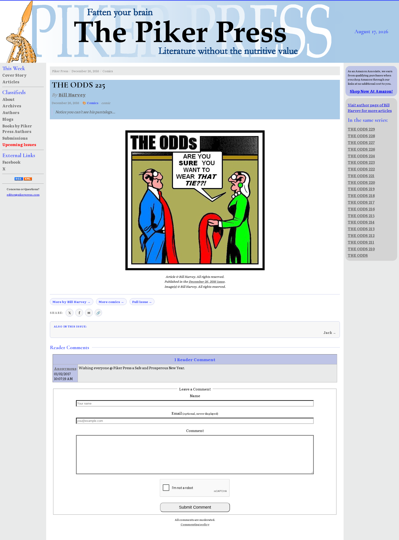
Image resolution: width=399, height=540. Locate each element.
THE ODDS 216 (361, 209)
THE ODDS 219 (361, 189)
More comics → (111, 301)
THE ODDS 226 (361, 149)
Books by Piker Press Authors (17, 128)
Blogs (7, 119)
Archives (11, 105)
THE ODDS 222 (361, 169)
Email (195, 413)
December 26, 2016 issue (206, 281)
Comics (108, 71)
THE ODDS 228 (361, 135)
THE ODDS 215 (361, 215)
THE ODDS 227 (361, 142)
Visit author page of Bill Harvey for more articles (370, 107)
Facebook (11, 162)
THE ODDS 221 (361, 175)
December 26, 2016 (85, 71)
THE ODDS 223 (361, 162)
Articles (10, 81)
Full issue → (142, 301)
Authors (10, 112)
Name (195, 395)
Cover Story (14, 75)
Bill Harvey (72, 94)
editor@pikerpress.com (23, 194)
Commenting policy (195, 524)
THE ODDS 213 (361, 228)
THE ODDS (358, 255)
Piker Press (60, 71)
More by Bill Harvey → (71, 301)
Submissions (15, 138)
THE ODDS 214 (361, 222)
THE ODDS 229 (361, 129)
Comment (195, 430)
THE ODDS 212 (361, 235)
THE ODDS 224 (361, 156)
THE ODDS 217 (361, 202)
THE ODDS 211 (361, 242)
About (8, 99)
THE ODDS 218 (361, 195)
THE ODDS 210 (361, 249)
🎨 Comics (90, 103)
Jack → (329, 332)
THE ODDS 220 (361, 182)
